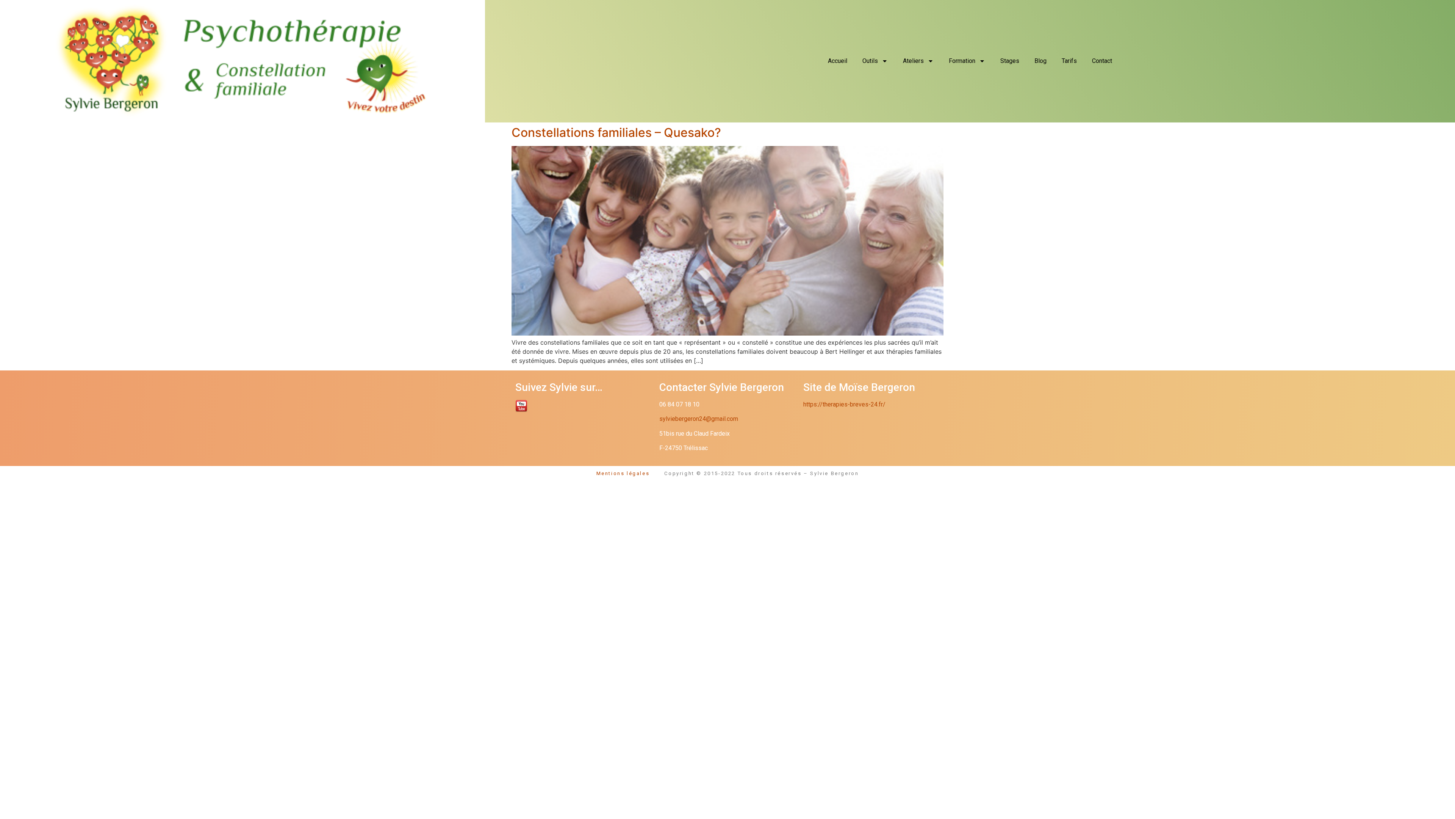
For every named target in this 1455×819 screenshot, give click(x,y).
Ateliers (913, 60)
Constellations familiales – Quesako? (616, 132)
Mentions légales (630, 473)
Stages (1009, 60)
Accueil (837, 60)
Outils (870, 60)
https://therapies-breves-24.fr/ (844, 404)
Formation (962, 60)
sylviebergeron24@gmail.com (698, 418)
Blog (1040, 60)
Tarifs (1069, 60)
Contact (1102, 60)
